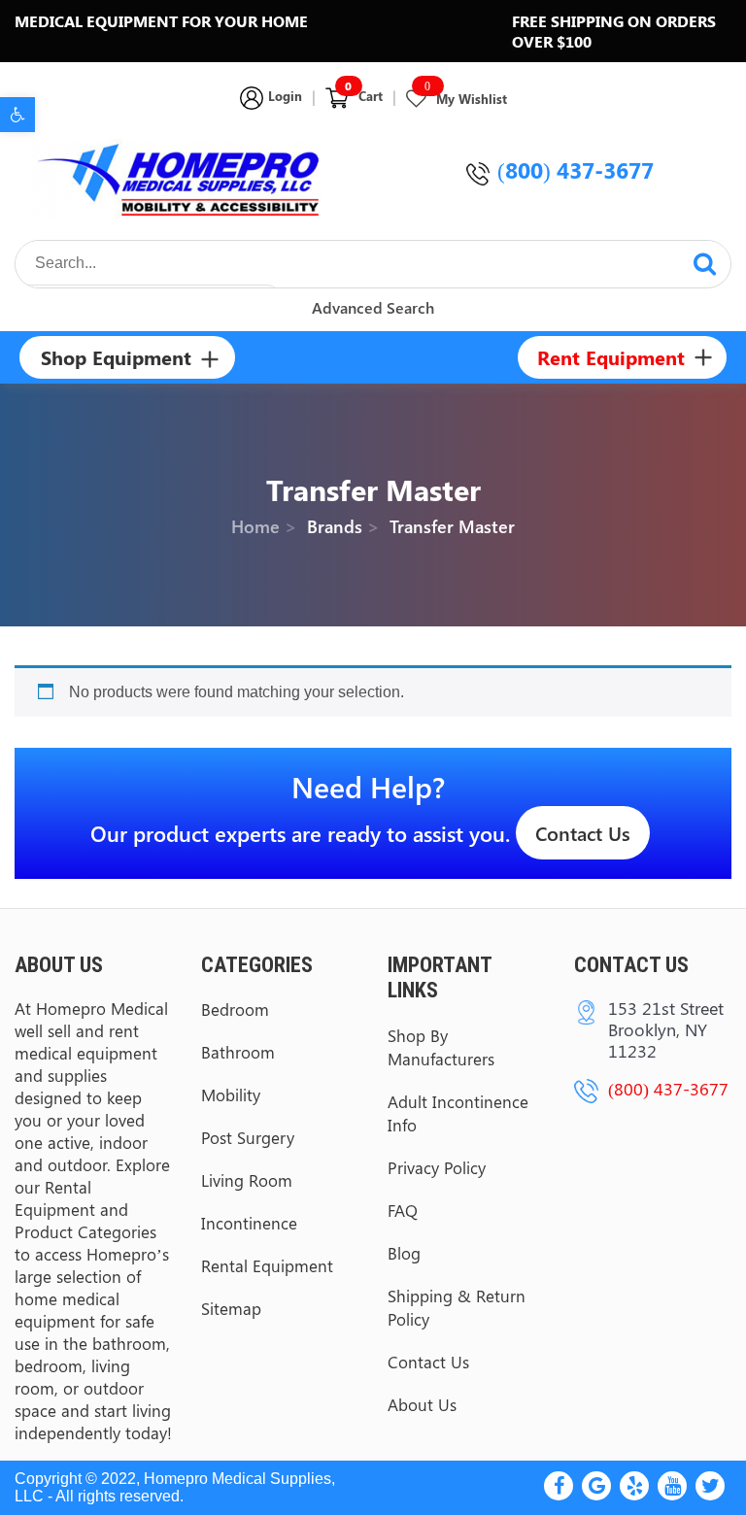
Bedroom (235, 1009)
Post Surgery (247, 1137)
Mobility (230, 1094)
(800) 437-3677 (575, 169)
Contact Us (582, 833)
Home (255, 527)
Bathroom (238, 1051)
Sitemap (231, 1308)
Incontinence (249, 1222)
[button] (17, 114)
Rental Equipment (267, 1265)
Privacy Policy (437, 1167)
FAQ (403, 1210)
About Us (422, 1404)
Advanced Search (373, 307)
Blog (404, 1252)
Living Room (246, 1180)
